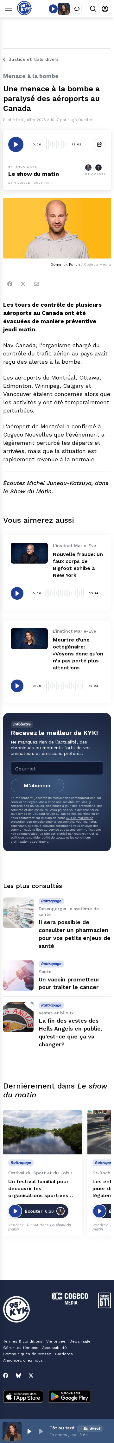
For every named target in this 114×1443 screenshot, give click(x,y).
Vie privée (56, 1341)
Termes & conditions (22, 1341)
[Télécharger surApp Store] (23, 1397)
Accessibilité (54, 1347)
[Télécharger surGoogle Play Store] (69, 1397)
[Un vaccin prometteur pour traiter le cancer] (18, 975)
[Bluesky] (18, 1375)
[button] (29, 1431)
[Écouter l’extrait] (15, 144)
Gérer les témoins (20, 1347)
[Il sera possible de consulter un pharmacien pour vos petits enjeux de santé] (18, 912)
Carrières (64, 1354)
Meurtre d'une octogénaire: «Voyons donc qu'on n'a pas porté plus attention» (78, 654)
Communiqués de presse (27, 1354)
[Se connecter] (105, 8)
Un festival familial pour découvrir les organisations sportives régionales (38, 1188)
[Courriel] (36, 284)
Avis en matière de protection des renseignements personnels (52, 819)
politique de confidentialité (30, 837)
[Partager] (100, 144)
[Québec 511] (104, 1307)
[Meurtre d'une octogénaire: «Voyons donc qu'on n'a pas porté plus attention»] (29, 638)
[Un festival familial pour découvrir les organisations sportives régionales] (42, 1132)
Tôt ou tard (61, 1427)
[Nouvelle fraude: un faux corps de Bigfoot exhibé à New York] (29, 553)
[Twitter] (23, 284)
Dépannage (80, 1341)
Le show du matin (33, 173)
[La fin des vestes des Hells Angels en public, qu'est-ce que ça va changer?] (18, 1017)
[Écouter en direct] (53, 9)
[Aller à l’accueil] (24, 13)
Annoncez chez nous (23, 1360)
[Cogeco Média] (70, 1303)
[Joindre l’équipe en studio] (77, 9)
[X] (31, 1375)
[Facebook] (9, 284)
